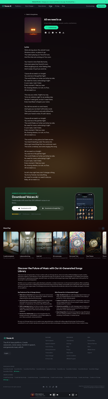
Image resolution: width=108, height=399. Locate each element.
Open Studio (101, 6)
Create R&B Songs (44, 377)
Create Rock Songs (33, 377)
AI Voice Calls (49, 358)
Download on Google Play (52, 208)
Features (18, 6)
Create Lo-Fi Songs (95, 377)
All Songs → (6, 379)
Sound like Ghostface (29, 369)
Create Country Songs (57, 377)
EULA (89, 346)
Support (90, 352)
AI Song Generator (50, 349)
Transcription (49, 352)
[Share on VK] (56, 32)
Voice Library (42, 6)
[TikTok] (53, 386)
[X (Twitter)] (46, 386)
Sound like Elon (18, 369)
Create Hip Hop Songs (20, 377)
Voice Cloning (49, 346)
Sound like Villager (94, 369)
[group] (54, 398)
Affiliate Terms (91, 349)
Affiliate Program (71, 358)
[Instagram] (50, 386)
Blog (63, 6)
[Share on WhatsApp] (49, 32)
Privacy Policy (91, 340)
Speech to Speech (50, 343)
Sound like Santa (40, 369)
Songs (50, 6)
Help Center (70, 352)
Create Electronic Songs (70, 377)
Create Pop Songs (8, 377)
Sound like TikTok (8, 371)
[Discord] (43, 386)
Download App (90, 6)
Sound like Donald (8, 369)
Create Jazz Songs (83, 377)
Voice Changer (29, 6)
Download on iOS (26, 208)
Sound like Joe (61, 369)
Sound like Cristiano (71, 369)
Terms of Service (92, 343)
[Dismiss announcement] (105, 1)
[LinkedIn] (56, 386)
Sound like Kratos (51, 369)
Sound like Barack (83, 369)
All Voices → (17, 371)
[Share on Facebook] (45, 32)
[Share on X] (52, 32)
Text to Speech (49, 340)
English (6, 353)
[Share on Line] (59, 32)
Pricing (57, 6)
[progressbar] (54, 398)
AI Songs (69, 343)
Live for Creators (71, 355)
